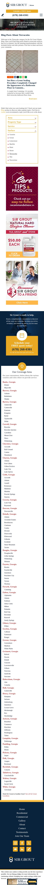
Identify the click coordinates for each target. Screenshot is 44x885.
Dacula (6, 657)
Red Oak (7, 612)
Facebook (15, 77)
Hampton (7, 696)
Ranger (6, 637)
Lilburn (6, 668)
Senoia (6, 578)
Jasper (6, 755)
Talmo (6, 735)
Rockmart (7, 764)
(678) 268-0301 (20, 15)
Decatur (7, 531)
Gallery (22, 820)
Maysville (7, 388)
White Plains (8, 648)
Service (11, 126)
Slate (11, 147)
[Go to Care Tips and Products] (22, 189)
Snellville (7, 674)
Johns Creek (8, 604)
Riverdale (7, 615)
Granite (12, 135)
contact (3, 112)
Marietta (7, 491)
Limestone (13, 141)
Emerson (7, 410)
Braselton (7, 722)
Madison (7, 646)
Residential (22, 813)
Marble (12, 144)
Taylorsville (8, 419)
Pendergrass (8, 733)
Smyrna (7, 497)
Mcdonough (8, 710)
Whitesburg (8, 441)
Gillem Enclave (9, 466)
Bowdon (7, 427)
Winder (6, 399)
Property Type (14, 122)
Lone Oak (7, 503)
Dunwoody (8, 533)
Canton (6, 452)
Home (22, 809)
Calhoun (7, 632)
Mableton (7, 489)
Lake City (7, 469)
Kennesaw (7, 486)
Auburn (7, 393)
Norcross (7, 671)
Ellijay (6, 626)
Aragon (6, 761)
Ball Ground (8, 449)
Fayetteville (8, 570)
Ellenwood (8, 536)
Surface (11, 130)
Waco (6, 438)
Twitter (18, 77)
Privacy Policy (16, 874)
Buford (6, 654)
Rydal (6, 416)
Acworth (7, 447)
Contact (22, 828)
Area (10, 117)
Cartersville (8, 407)
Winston (7, 561)
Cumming (7, 589)
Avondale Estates (10, 520)
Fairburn (7, 601)
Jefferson (7, 730)
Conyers (7, 770)
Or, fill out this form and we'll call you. (22, 352)
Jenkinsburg (8, 702)
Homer (6, 385)
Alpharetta (7, 595)
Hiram (6, 750)
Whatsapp (20, 77)
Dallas (6, 747)
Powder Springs (9, 494)
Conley (6, 528)
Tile (10, 157)
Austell (6, 483)
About (22, 824)
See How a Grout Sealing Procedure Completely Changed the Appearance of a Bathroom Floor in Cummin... (21, 84)
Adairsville (8, 405)
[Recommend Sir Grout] (22, 283)
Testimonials (22, 832)
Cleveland (7, 790)
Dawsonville (8, 511)
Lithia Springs (9, 556)
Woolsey (7, 584)
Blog (2, 110)
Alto (5, 682)
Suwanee (7, 676)
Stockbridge (8, 716)
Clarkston (7, 525)
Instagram (15, 843)
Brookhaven (8, 522)
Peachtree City (9, 575)
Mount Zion (8, 435)
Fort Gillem (8, 463)
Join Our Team (22, 836)
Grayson (7, 663)
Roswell (7, 617)
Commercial (22, 816)
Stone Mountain (9, 545)
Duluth (6, 660)
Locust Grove (9, 707)
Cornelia (7, 685)
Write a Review (2, 15)
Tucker (6, 547)
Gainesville (8, 691)
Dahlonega (8, 741)
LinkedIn (22, 849)
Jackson (7, 699)
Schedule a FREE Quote (22, 11)
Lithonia (7, 539)
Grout (11, 138)
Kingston (7, 413)
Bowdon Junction (10, 430)
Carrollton (7, 433)
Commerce (8, 724)
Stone (11, 150)
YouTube (15, 849)
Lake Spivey (8, 472)
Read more (33, 99)
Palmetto (7, 609)
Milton (6, 606)
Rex (5, 713)
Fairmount (7, 634)
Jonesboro (7, 573)
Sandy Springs (9, 620)
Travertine (13, 160)
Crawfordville (9, 775)
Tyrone (6, 581)
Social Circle (8, 784)
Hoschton (7, 727)
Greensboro (8, 643)
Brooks (6, 567)
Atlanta (6, 461)
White (6, 421)
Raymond (7, 505)
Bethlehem (8, 396)
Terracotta (13, 154)
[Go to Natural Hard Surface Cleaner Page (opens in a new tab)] (22, 236)
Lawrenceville (9, 665)
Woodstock (8, 455)
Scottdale (7, 542)
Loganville (8, 781)
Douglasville (8, 553)
